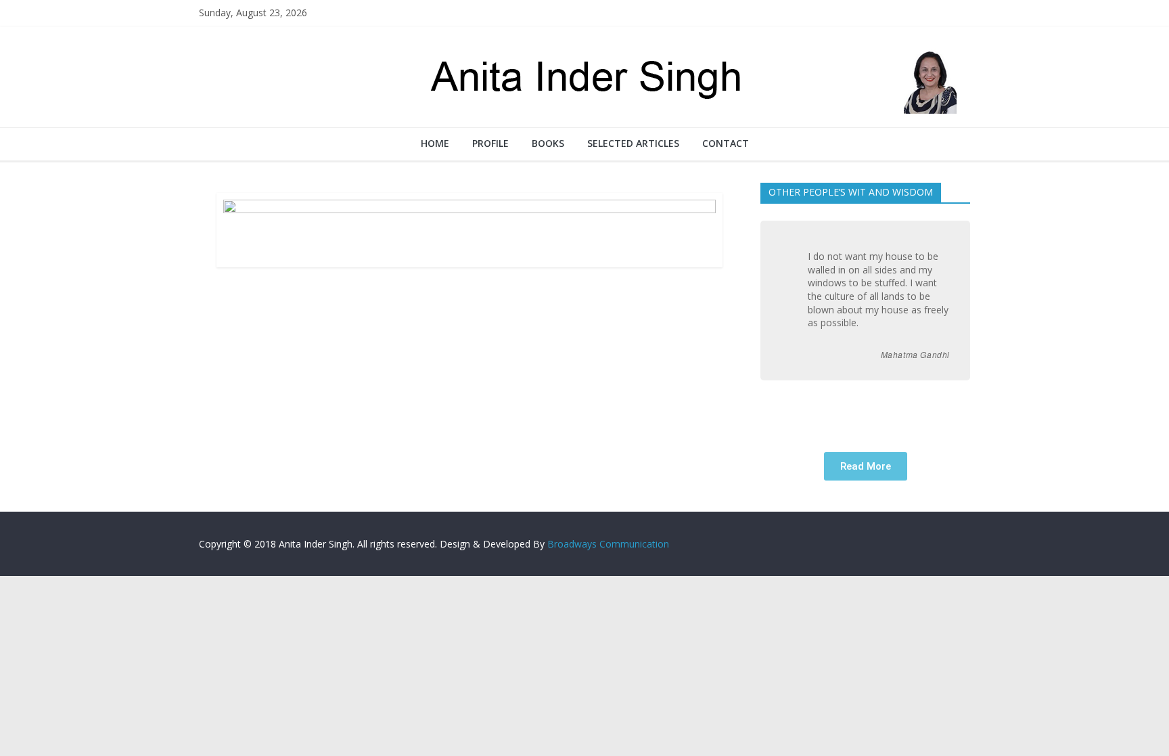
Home (435, 143)
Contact (725, 143)
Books (548, 143)
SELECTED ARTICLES (633, 143)
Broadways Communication (608, 543)
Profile (490, 143)
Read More (865, 466)
